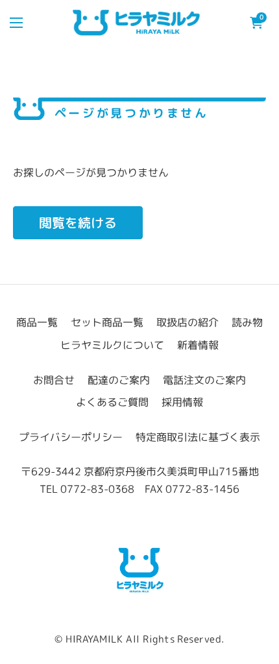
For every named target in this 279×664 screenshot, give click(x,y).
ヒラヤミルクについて (112, 345)
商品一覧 (37, 322)
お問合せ (54, 380)
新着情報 (198, 345)
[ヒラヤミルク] (136, 23)
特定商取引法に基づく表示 (198, 437)
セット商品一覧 (107, 322)
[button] (256, 23)
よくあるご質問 (112, 402)
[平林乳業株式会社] (139, 569)
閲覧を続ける (78, 222)
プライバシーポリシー (71, 437)
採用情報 (182, 402)
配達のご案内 (119, 380)
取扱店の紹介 (187, 322)
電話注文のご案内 (204, 380)
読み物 (247, 322)
